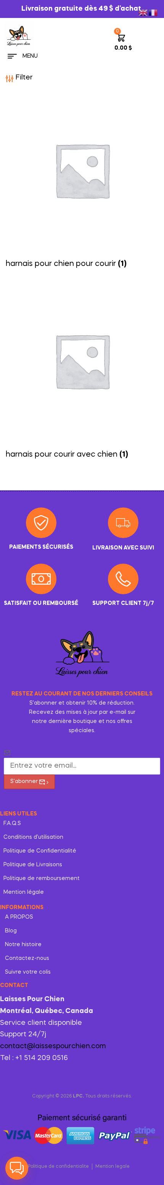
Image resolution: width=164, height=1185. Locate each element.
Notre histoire (23, 944)
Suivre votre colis (28, 972)
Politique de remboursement (41, 878)
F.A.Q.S (12, 823)
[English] (143, 11)
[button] (16, 1168)
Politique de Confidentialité (39, 851)
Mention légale (23, 892)
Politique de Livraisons (32, 864)
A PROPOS (19, 917)
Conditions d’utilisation (33, 837)
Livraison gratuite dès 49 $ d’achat (82, 8)
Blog (11, 931)
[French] (153, 11)
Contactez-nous (27, 958)
